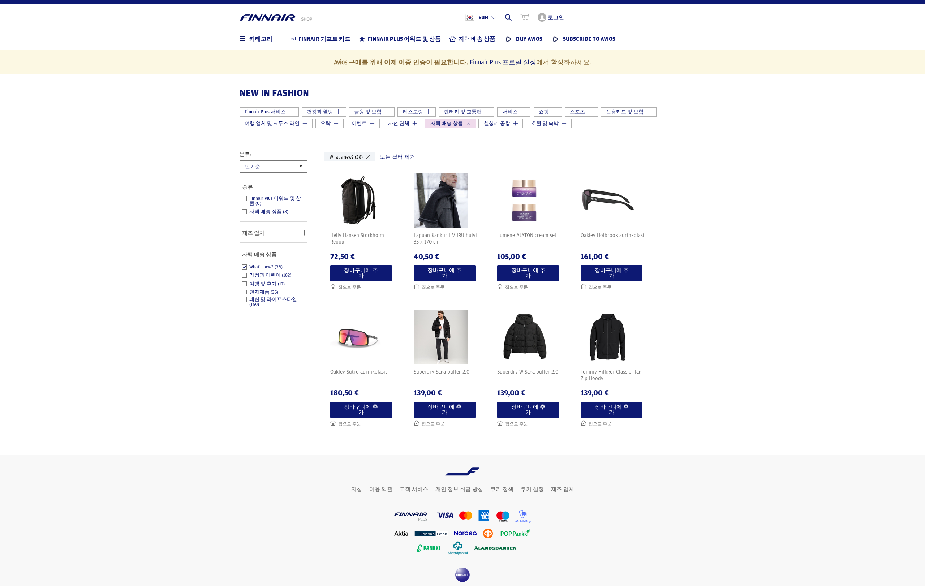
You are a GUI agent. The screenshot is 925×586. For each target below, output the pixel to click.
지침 (356, 489)
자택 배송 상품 (268, 211)
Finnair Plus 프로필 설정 (503, 62)
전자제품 (263, 292)
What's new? (266, 267)
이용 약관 (380, 489)
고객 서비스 (414, 489)
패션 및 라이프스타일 (273, 302)
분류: (245, 154)
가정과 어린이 (270, 275)
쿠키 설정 (532, 489)
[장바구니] (524, 17)
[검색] (508, 17)
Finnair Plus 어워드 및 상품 (275, 201)
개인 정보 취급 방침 (459, 489)
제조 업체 (562, 489)
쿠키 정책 (501, 489)
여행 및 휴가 (267, 283)
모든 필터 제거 (397, 157)
